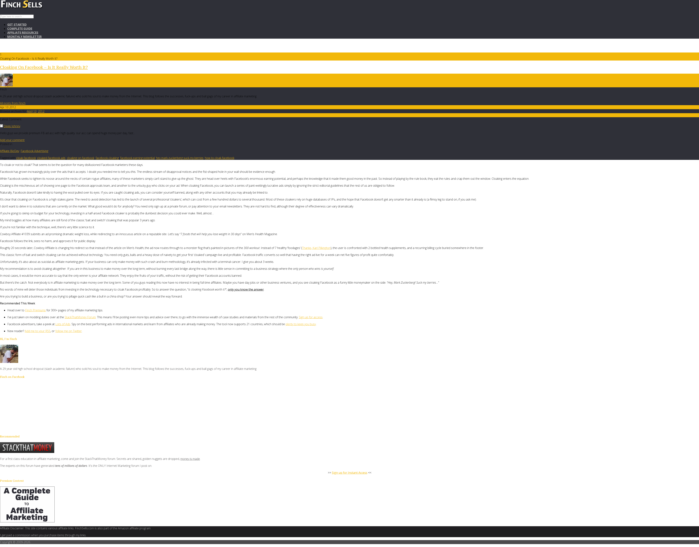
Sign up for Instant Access (349, 473)
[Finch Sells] (34, 8)
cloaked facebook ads (51, 158)
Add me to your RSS (37, 331)
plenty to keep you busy (301, 324)
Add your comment (12, 140)
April (30, 111)
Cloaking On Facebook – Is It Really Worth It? (44, 67)
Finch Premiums (35, 310)
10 (35, 111)
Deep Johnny (12, 126)
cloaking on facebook (80, 158)
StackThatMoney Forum (80, 317)
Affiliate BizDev (9, 151)
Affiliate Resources (22, 33)
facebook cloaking (107, 158)
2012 (41, 111)
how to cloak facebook (219, 158)
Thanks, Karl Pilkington (316, 248)
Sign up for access (311, 317)
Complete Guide (19, 29)
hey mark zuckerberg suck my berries (180, 158)
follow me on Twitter (68, 331)
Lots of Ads (62, 324)
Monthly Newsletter (24, 37)
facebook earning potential (137, 158)
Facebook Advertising (34, 151)
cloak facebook (26, 158)
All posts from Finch (12, 103)
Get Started (17, 25)
